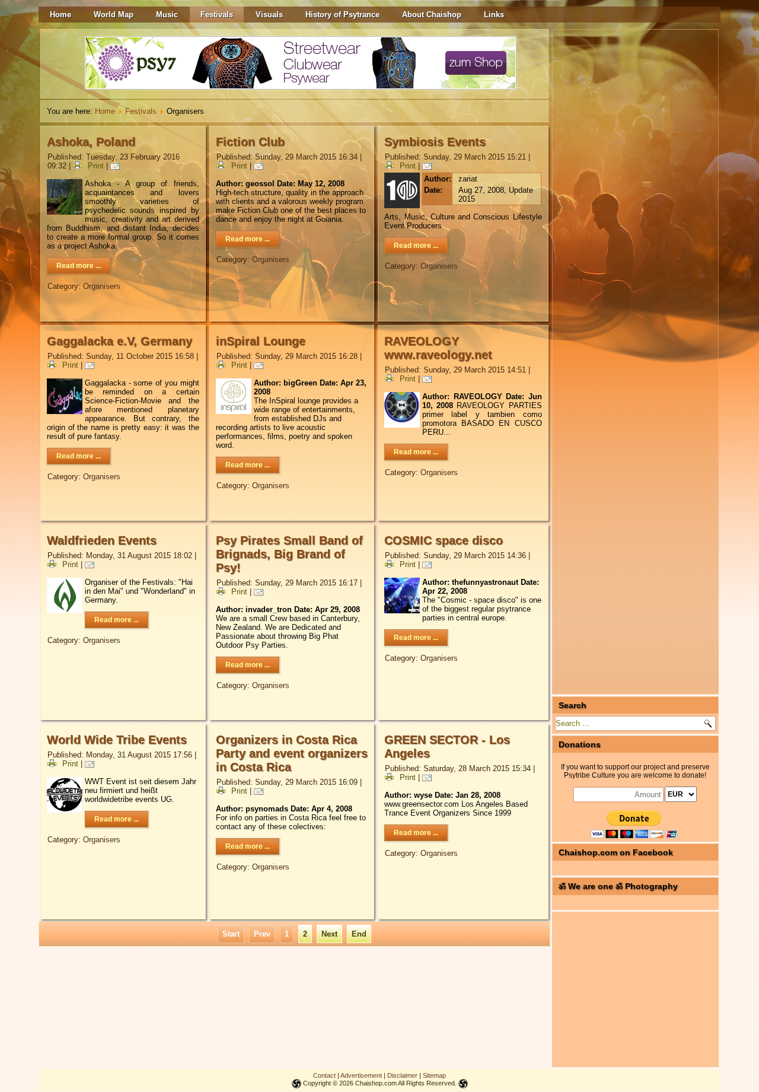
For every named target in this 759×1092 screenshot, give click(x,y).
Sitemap (434, 1075)
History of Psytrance (342, 14)
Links (494, 14)
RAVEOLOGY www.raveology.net (438, 348)
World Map (113, 14)
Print (95, 165)
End (359, 933)
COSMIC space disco (443, 540)
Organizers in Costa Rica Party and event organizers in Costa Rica (292, 753)
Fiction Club (250, 141)
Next (329, 933)
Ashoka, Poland (91, 141)
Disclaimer (402, 1075)
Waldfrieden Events (102, 540)
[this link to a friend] (116, 165)
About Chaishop (431, 14)
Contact (324, 1075)
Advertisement (361, 1075)
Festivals (216, 14)
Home (60, 14)
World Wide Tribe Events (117, 739)
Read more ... (78, 266)
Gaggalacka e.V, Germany (119, 341)
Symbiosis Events (435, 141)
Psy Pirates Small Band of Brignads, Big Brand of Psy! (289, 554)
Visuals (269, 14)
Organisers (101, 286)
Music (167, 14)
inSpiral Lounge (260, 341)
